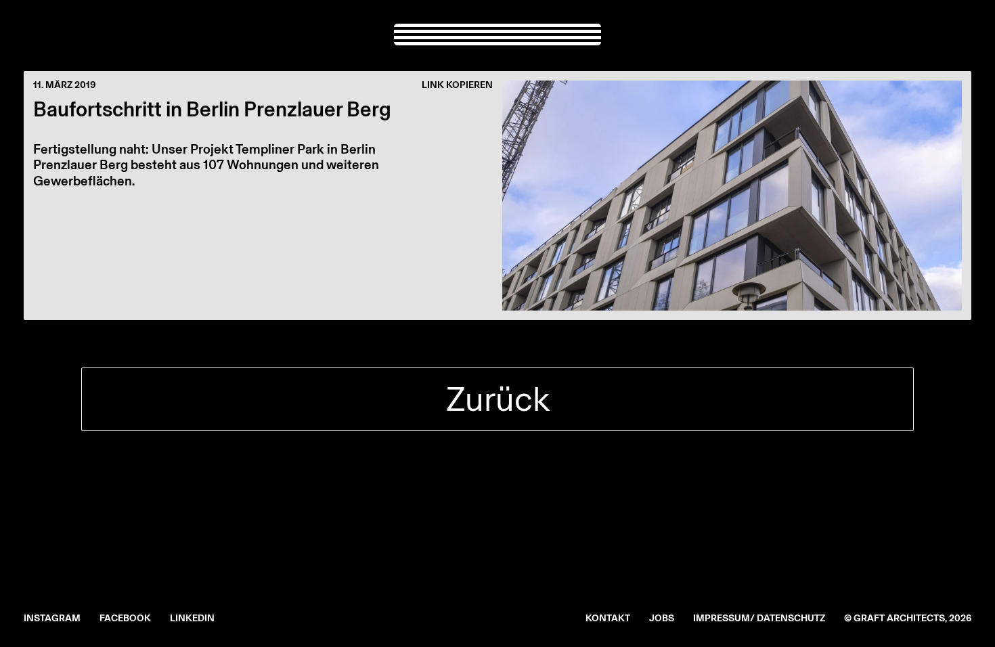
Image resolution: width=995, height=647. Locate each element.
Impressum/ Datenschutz (759, 618)
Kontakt (607, 618)
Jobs (661, 618)
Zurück (498, 399)
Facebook (125, 618)
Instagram (52, 618)
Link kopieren (457, 85)
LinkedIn (192, 618)
